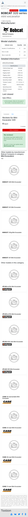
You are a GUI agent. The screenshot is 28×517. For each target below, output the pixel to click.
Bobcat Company (8, 34)
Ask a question (23, 10)
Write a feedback (14, 10)
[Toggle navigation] (25, 2)
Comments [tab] (6, 114)
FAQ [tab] (12, 114)
